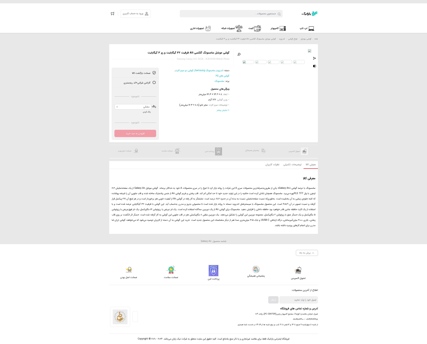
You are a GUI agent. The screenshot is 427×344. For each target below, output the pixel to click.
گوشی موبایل (306, 38)
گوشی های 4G (222, 75)
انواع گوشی (292, 38)
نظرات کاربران (272, 165)
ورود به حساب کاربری (133, 13)
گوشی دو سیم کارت (184, 70)
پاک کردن (146, 111)
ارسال (273, 300)
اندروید (282, 38)
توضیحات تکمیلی (292, 165)
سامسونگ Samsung (205, 70)
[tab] (311, 165)
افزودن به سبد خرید (135, 133)
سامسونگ (219, 81)
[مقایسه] (314, 66)
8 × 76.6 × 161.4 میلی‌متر (210, 94)
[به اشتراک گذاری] (314, 58)
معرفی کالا (311, 165)
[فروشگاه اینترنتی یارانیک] (309, 13)
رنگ (154, 106)
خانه (316, 38)
